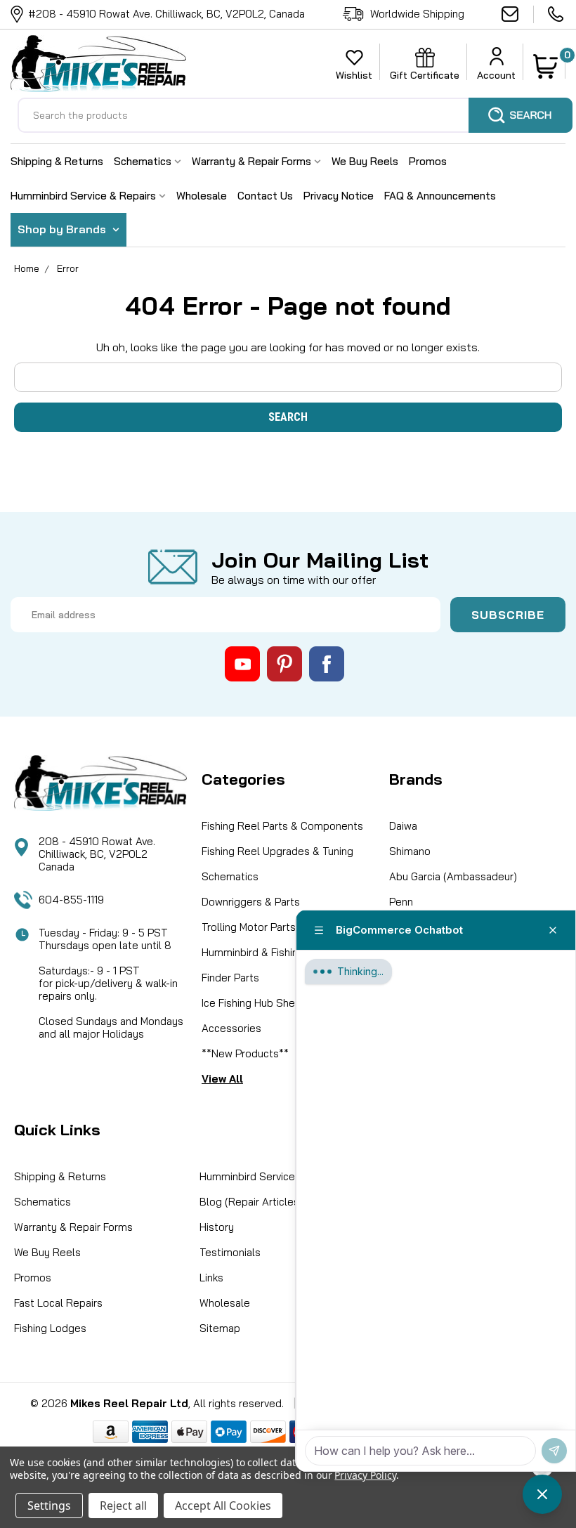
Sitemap (219, 1328)
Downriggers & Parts (251, 901)
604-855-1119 (556, 14)
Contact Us (265, 195)
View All (222, 1078)
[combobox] (295, 115)
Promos (428, 161)
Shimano (410, 851)
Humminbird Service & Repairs (85, 195)
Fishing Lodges (50, 1328)
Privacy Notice (338, 195)
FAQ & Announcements (440, 195)
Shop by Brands (63, 229)
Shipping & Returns (57, 161)
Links (211, 1277)
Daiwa (403, 825)
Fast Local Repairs (58, 1303)
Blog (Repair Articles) (251, 1201)
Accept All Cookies (223, 1505)
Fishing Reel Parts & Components (282, 825)
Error (68, 268)
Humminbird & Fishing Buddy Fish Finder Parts (281, 965)
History (216, 1227)
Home (26, 268)
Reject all (123, 1505)
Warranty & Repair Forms (253, 161)
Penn (401, 901)
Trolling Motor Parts (249, 927)
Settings (49, 1505)
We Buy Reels (365, 161)
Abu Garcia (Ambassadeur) (453, 876)
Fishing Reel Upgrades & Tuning (277, 851)
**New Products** (245, 1053)
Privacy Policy (364, 1475)
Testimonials (230, 1252)
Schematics (144, 161)
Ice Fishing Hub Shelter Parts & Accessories (276, 1015)
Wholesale (201, 195)
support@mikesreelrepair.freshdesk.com (518, 14)
